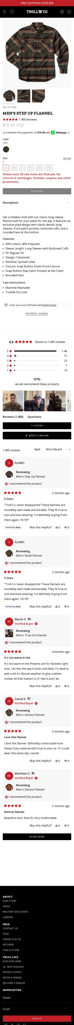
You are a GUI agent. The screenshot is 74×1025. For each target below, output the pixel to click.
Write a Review (44, 436)
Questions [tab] (34, 417)
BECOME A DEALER (14, 983)
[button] (20, 119)
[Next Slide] (68, 401)
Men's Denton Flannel (30, 715)
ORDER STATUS (12, 939)
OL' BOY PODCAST (13, 966)
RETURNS (8, 944)
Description (10, 203)
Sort (38, 449)
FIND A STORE (11, 950)
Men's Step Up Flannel (30, 476)
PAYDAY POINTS (12, 972)
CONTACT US (10, 928)
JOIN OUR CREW (12, 961)
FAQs (6, 933)
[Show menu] (4, 12)
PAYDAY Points (49, 305)
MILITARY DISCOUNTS (15, 911)
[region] (37, 401)
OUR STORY (9, 900)
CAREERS (8, 917)
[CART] (69, 12)
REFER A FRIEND (12, 977)
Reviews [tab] (13, 417)
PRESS (6, 906)
